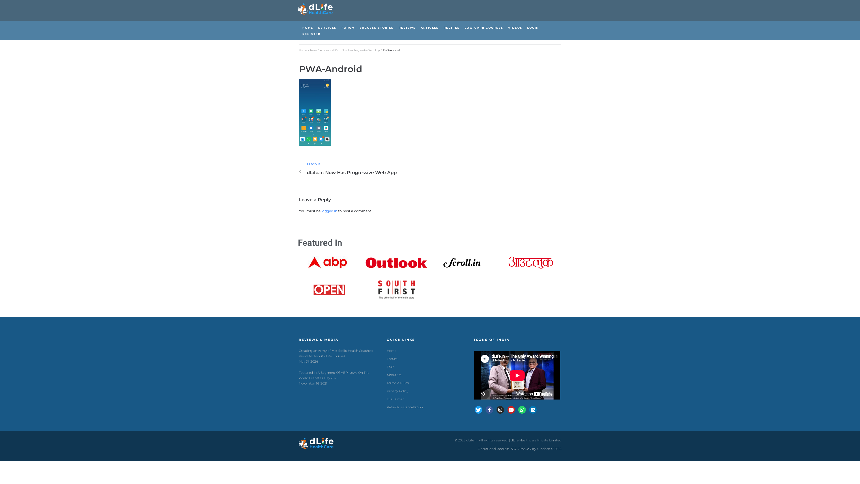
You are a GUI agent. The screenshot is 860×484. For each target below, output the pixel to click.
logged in (329, 211)
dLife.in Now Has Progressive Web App (356, 50)
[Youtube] (511, 410)
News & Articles (319, 50)
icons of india (492, 340)
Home (303, 50)
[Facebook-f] (489, 410)
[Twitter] (478, 410)
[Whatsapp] (522, 410)
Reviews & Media (319, 340)
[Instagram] (500, 410)
